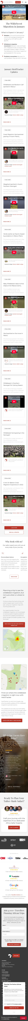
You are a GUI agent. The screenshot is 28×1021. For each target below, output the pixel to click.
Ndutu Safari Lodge (18, 115)
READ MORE (14, 576)
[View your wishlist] (22, 2)
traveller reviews (15, 894)
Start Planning (14, 827)
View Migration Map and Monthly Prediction (14, 624)
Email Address (6, 931)
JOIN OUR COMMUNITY (14, 944)
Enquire (18, 2)
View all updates (14, 532)
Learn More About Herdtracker (12, 720)
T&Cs (11, 941)
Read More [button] (8, 779)
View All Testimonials (14, 786)
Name (4, 925)
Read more (6, 122)
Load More (14, 527)
